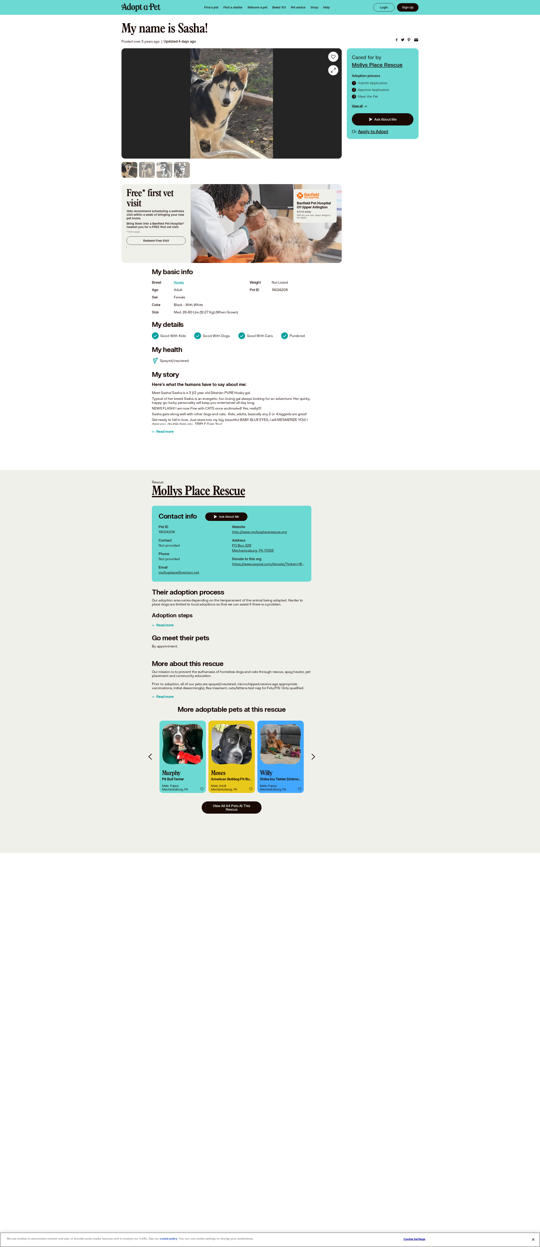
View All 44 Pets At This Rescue (231, 807)
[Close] (533, 1239)
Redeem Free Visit (156, 240)
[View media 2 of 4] (147, 170)
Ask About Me (385, 119)
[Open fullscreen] (333, 70)
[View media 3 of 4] (164, 170)
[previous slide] (150, 757)
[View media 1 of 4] (129, 170)
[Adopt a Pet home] (141, 7)
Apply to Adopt (373, 131)
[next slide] (313, 757)
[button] (182, 757)
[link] (257, 7)
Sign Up (407, 7)
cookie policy (168, 1238)
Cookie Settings (414, 1239)
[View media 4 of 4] (182, 170)
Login (384, 7)
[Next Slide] (335, 103)
